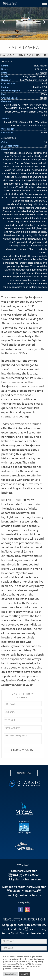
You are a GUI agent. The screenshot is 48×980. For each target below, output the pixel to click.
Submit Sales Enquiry (22, 750)
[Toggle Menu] (44, 3)
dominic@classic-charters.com (24, 895)
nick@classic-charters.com (24, 879)
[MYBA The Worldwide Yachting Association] (24, 808)
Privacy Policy (24, 902)
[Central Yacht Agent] (24, 826)
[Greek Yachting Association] (24, 845)
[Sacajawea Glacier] (24, 23)
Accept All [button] (24, 974)
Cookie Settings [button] (10, 974)
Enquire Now (24, 773)
